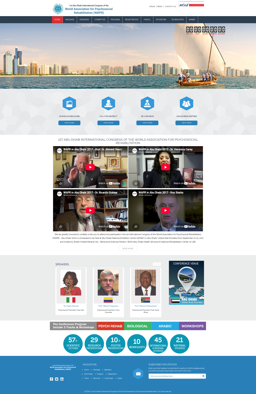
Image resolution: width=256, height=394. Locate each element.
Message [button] (69, 20)
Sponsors (161, 20)
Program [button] (115, 20)
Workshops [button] (177, 20)
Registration (131, 20)
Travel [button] (147, 20)
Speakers (84, 20)
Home (57, 20)
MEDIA (159, 6)
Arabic (192, 20)
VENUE (152, 6)
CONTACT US (170, 6)
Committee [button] (99, 20)
